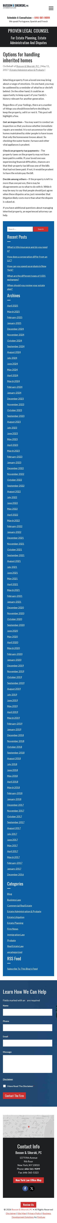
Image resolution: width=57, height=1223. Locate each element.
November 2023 (15, 404)
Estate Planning (15, 923)
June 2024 (12, 363)
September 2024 (15, 346)
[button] (51, 8)
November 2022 (15, 474)
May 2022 (12, 508)
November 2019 (15, 671)
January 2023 (14, 462)
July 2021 (12, 567)
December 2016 (15, 874)
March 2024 (13, 381)
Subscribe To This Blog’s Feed (22, 968)
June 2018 (12, 770)
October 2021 (14, 549)
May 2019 (12, 706)
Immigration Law (16, 934)
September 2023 (15, 416)
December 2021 (15, 537)
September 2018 (15, 752)
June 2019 (12, 700)
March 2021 (13, 590)
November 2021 (15, 543)
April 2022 (12, 514)
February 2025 (14, 317)
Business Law (14, 899)
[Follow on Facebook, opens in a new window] (25, 1188)
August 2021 (14, 561)
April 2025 (12, 305)
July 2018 (12, 764)
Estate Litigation (15, 917)
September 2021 (15, 555)
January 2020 (14, 659)
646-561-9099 (42, 17)
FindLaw (41, 1217)
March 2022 (13, 520)
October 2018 (14, 746)
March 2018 (13, 787)
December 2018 (15, 735)
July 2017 (12, 834)
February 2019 (14, 723)
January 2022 (14, 532)
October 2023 (14, 410)
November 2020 (15, 613)
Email (6, 1036)
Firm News (12, 928)
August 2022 (14, 491)
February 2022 (14, 526)
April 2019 (12, 712)
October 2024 (14, 340)
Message (7, 1052)
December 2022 (15, 468)
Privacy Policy (34, 1213)
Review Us (28, 1204)
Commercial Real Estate (19, 905)
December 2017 (15, 805)
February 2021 (14, 596)
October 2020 (14, 619)
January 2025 (14, 323)
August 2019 (14, 688)
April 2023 (12, 445)
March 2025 (13, 311)
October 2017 (14, 816)
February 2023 (14, 456)
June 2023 (12, 433)
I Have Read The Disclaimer (20, 1086)
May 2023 (12, 439)
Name (5, 1005)
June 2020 (12, 630)
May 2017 (12, 845)
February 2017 (14, 863)
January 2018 (14, 799)
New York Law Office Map (28, 1180)
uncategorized (14, 952)
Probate (11, 940)
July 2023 (12, 427)
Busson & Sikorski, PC (22, 1209)
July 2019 (12, 694)
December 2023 (15, 398)
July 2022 (12, 497)
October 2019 (14, 677)
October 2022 (14, 479)
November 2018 (15, 741)
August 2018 (14, 758)
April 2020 (12, 642)
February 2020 (14, 654)
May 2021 (12, 578)
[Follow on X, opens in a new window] (32, 1188)
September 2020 (15, 625)
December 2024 (15, 328)
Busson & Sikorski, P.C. (28, 66)
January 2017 (14, 868)
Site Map (22, 1213)
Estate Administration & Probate (27, 69)
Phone (6, 1021)
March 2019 (13, 717)
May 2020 (12, 636)
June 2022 (12, 503)
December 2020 (15, 607)
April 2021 (12, 584)
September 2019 (15, 683)
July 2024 (12, 358)
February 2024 (14, 387)
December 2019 (15, 665)
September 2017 (15, 822)
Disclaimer (8, 1079)
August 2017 (14, 828)
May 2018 (12, 775)
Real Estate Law (15, 946)
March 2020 (13, 648)
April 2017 (12, 851)
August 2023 (14, 421)
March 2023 (13, 450)
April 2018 (12, 781)
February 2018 (14, 793)
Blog (9, 893)
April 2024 (12, 375)
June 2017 (12, 839)
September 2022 (15, 485)
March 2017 (13, 857)
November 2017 (15, 810)
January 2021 (14, 601)
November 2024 (15, 334)
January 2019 (14, 729)
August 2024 (14, 352)
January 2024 (14, 392)
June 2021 (12, 572)
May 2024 (12, 369)
